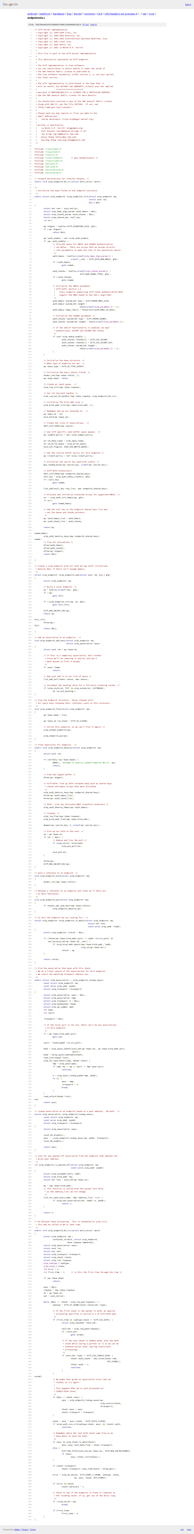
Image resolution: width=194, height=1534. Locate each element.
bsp (69, 13)
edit (93, 24)
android (32, 13)
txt (182, 1529)
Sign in (188, 4)
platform (44, 13)
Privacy (25, 1529)
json (189, 1529)
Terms (33, 1529)
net (144, 13)
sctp (151, 13)
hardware (58, 13)
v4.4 (99, 13)
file (85, 24)
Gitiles (17, 1529)
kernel (78, 13)
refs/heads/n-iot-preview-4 (120, 13)
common (89, 13)
